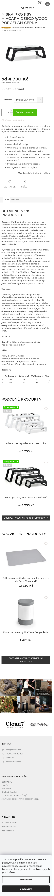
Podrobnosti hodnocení (35, 27)
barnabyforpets (13, 762)
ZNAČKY (5, 785)
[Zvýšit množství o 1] (11, 111)
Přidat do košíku (27, 112)
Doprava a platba (9, 822)
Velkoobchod (7, 831)
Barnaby (10, 757)
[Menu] (47, 4)
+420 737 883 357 (14, 754)
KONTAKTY (6, 782)
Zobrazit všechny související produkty (26, 660)
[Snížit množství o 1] (11, 114)
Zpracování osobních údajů (14, 795)
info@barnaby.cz (13, 750)
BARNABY (6, 788)
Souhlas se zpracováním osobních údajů (20, 799)
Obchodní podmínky (10, 792)
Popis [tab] (6, 199)
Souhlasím (26, 889)
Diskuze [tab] (15, 199)
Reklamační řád (8, 827)
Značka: (12, 30)
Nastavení (26, 879)
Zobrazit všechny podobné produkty (26, 518)
